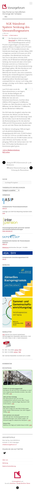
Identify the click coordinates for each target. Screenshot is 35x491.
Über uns (5, 460)
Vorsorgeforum (17, 481)
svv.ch (4, 259)
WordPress (13, 483)
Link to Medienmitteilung (11, 150)
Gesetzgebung (14, 35)
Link (3, 213)
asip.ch (4, 208)
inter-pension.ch (7, 231)
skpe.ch (4, 244)
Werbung (5, 463)
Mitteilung (5, 247)
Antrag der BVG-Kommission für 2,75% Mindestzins (18, 164)
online (16, 350)
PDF (20, 350)
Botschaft (12, 40)
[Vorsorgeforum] (13, 8)
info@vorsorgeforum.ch (9, 444)
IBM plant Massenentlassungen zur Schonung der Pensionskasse (19, 169)
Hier (3, 334)
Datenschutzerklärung (9, 466)
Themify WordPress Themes (23, 483)
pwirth (6, 35)
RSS (6, 17)
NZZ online (6, 152)
